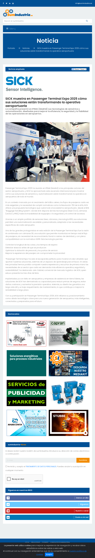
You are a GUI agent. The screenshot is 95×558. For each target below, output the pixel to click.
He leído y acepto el (32, 466)
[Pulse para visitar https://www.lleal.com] (26, 333)
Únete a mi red (81, 517)
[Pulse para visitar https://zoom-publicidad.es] (26, 393)
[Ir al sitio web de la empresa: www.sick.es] (24, 84)
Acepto (49, 554)
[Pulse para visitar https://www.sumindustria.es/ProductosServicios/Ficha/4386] (68, 363)
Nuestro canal (82, 511)
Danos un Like (82, 498)
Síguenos (84, 504)
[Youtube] (13, 3)
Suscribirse (83, 460)
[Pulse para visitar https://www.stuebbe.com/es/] (68, 422)
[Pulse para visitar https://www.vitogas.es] (26, 363)
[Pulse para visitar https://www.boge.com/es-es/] (68, 393)
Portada (11, 48)
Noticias (26, 48)
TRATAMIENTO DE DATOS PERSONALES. (41, 466)
